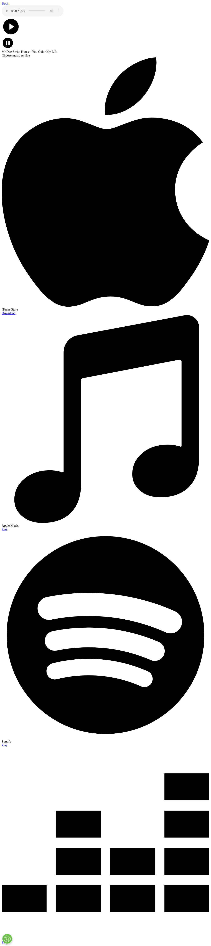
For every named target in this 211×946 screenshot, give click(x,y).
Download (8, 313)
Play (4, 529)
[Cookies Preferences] (7, 939)
